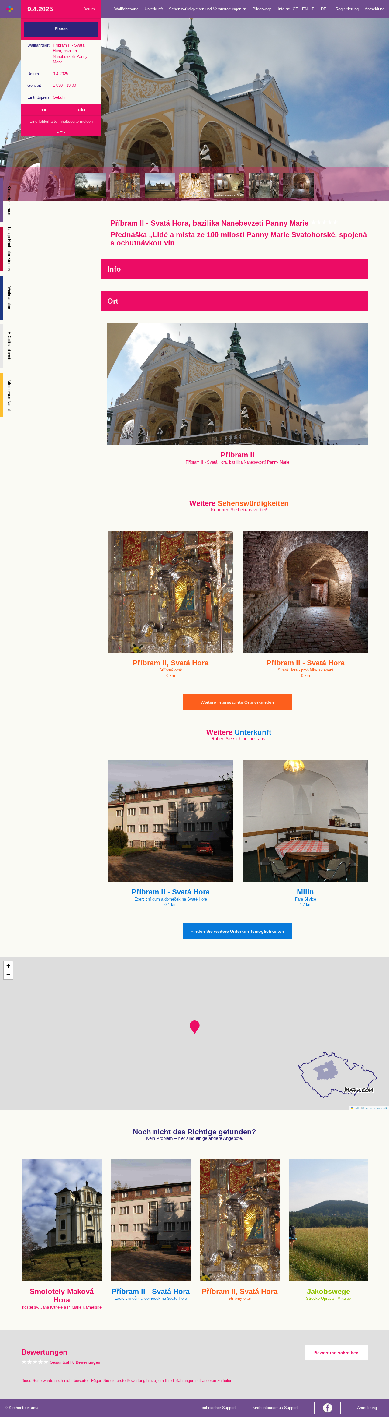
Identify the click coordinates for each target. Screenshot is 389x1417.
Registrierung (347, 9)
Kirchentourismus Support (275, 1407)
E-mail (41, 109)
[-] (229, 185)
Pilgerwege (262, 9)
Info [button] (282, 9)
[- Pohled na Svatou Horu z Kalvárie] (90, 185)
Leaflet (356, 1107)
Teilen (81, 109)
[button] (195, 1027)
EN (305, 9)
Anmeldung (374, 9)
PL (314, 9)
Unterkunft (154, 9)
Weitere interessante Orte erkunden (237, 702)
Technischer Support (218, 1407)
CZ (295, 9)
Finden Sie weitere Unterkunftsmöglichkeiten (237, 931)
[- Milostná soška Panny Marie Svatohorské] (194, 185)
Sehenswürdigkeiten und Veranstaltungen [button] (206, 9)
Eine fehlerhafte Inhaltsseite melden (61, 121)
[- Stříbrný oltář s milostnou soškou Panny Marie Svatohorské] (125, 185)
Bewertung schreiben (336, 1352)
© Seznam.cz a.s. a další (374, 1107)
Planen (61, 28)
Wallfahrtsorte (126, 9)
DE (323, 9)
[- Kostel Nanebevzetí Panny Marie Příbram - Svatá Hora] (160, 185)
